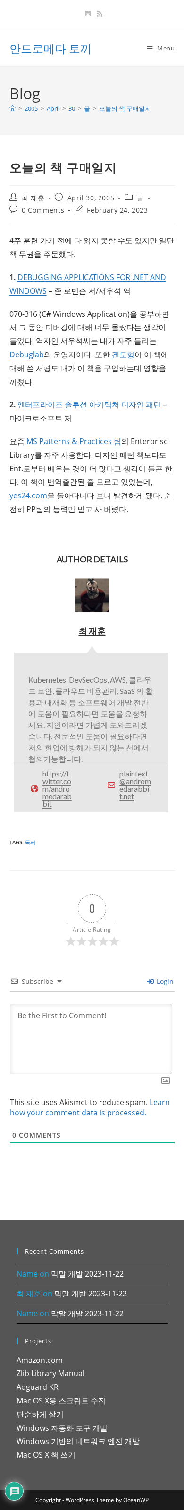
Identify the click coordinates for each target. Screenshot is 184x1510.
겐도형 (123, 354)
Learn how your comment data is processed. (90, 1107)
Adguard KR (38, 1387)
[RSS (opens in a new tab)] (98, 13)
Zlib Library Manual (50, 1373)
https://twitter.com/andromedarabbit (57, 788)
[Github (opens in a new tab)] (88, 13)
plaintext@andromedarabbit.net (135, 784)
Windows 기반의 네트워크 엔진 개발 (78, 1441)
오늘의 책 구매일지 (125, 108)
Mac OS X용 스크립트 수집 (61, 1400)
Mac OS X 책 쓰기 (46, 1455)
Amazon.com (40, 1360)
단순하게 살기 (40, 1414)
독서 (30, 842)
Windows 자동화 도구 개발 (62, 1428)
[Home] (12, 108)
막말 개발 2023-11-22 (87, 1274)
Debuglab (26, 354)
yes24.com (28, 495)
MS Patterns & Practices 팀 (73, 441)
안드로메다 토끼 (50, 48)
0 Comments (43, 210)
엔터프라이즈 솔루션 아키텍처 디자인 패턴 (89, 404)
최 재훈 (33, 197)
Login (164, 981)
